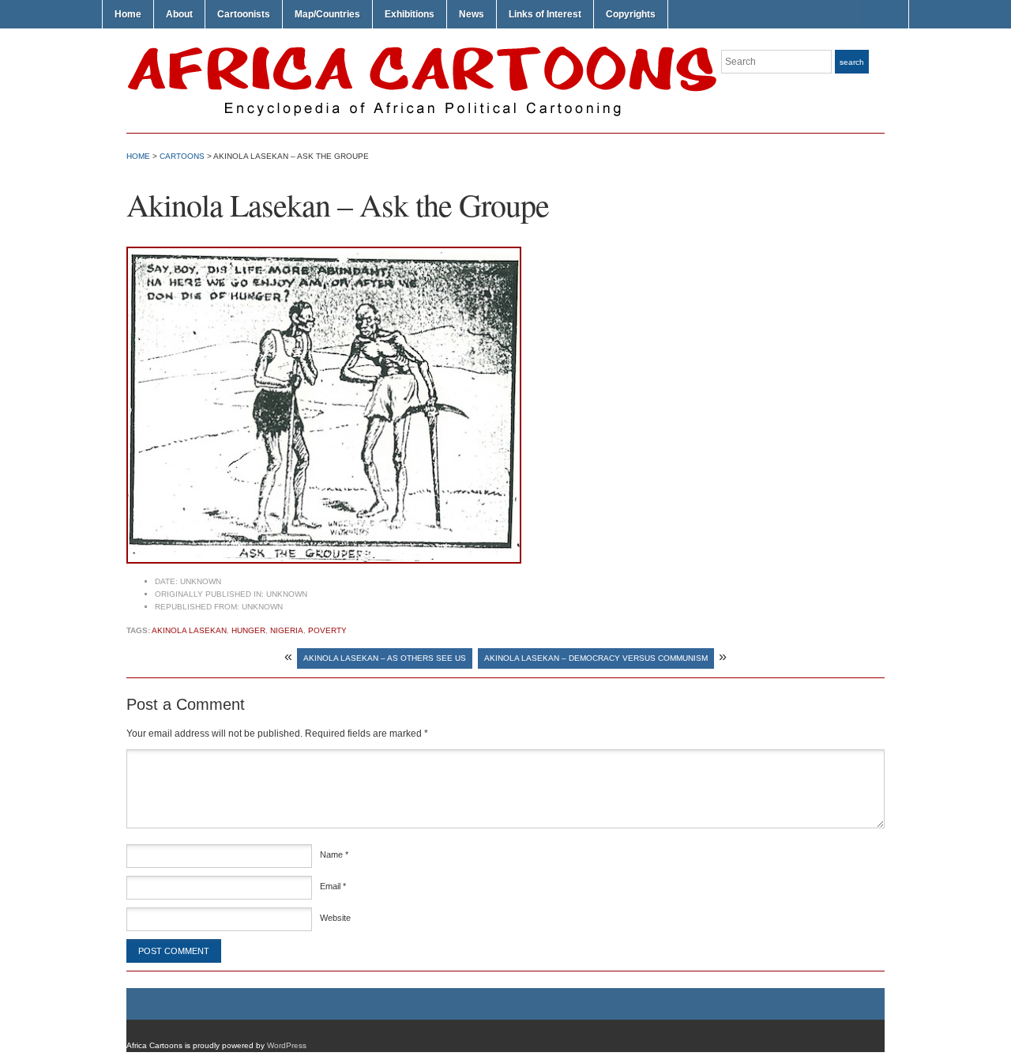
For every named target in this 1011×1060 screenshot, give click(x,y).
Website (335, 917)
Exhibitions (409, 14)
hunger (248, 630)
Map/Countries (327, 14)
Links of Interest (545, 14)
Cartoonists (243, 14)
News (471, 14)
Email (333, 886)
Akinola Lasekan (189, 630)
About (179, 14)
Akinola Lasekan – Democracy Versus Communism (596, 658)
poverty (327, 630)
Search (852, 62)
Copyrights (631, 14)
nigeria (286, 630)
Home (128, 14)
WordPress (286, 1045)
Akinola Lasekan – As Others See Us (384, 658)
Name (334, 854)
